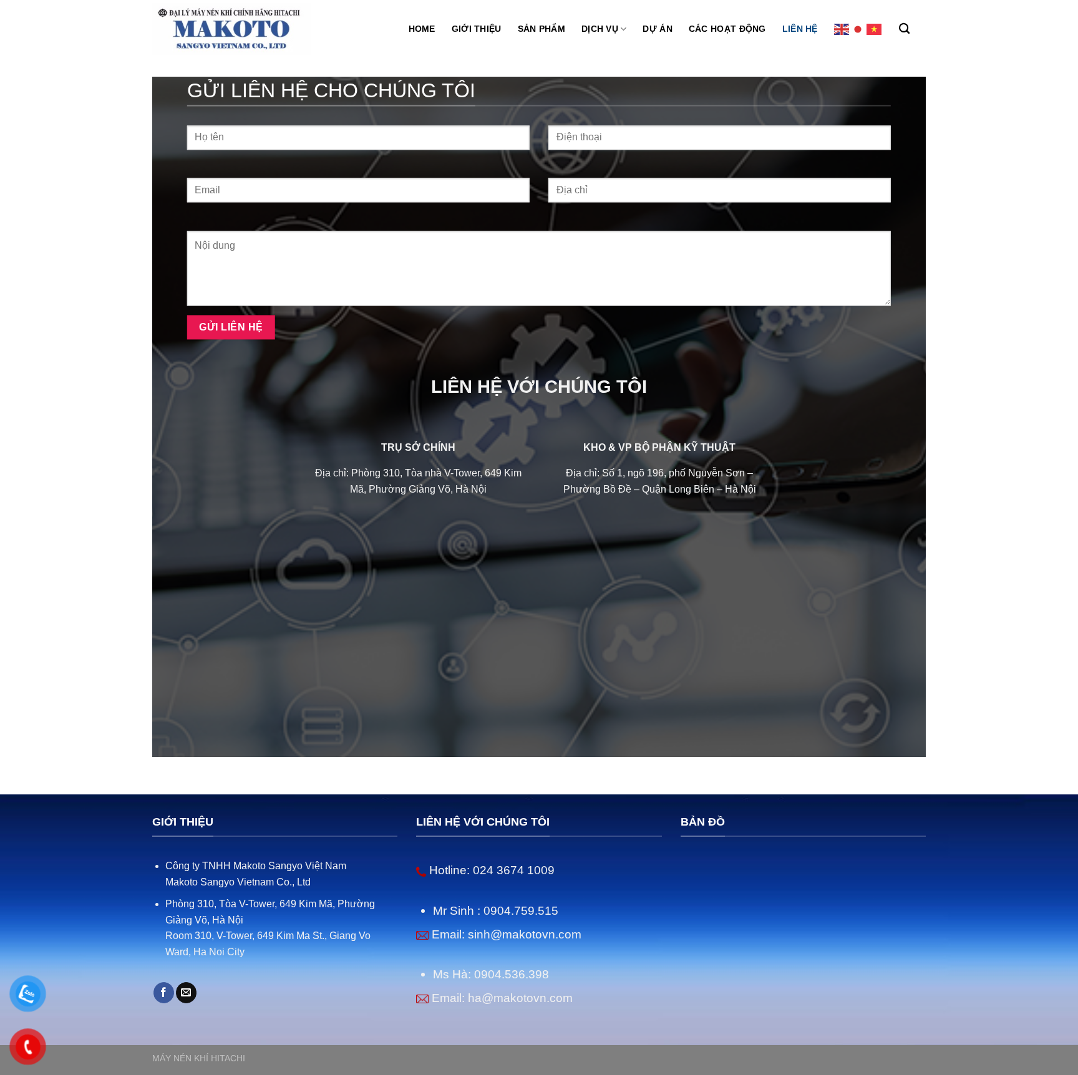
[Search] (904, 29)
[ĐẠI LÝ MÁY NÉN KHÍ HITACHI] (231, 29)
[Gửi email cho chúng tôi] (186, 992)
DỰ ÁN (657, 29)
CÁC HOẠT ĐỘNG (727, 29)
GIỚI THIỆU (477, 29)
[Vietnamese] (875, 29)
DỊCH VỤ (599, 29)
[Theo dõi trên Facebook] (163, 992)
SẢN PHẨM (541, 29)
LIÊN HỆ (800, 29)
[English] (842, 29)
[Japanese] (858, 29)
